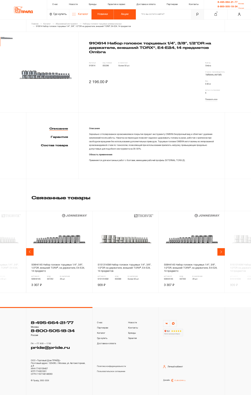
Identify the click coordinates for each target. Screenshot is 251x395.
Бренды (92, 4)
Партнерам (172, 4)
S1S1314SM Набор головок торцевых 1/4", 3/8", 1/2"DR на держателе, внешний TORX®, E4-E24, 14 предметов (124, 268)
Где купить (60, 14)
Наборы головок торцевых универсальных (102, 24)
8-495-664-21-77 (228, 2)
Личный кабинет (175, 367)
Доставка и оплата (145, 4)
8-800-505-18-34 (228, 6)
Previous (30, 252)
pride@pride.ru (50, 347)
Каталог (83, 14)
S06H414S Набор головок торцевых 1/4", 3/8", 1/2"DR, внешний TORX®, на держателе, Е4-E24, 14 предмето (58, 268)
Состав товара (54, 145)
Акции (125, 14)
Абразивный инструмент (67, 24)
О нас (55, 4)
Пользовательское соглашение (111, 371)
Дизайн (166, 380)
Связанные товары (61, 197)
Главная (35, 24)
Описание (58, 128)
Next (221, 252)
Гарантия (59, 136)
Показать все (211, 99)
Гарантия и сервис (116, 4)
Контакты (194, 4)
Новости (73, 4)
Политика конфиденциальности (111, 366)
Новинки (102, 14)
